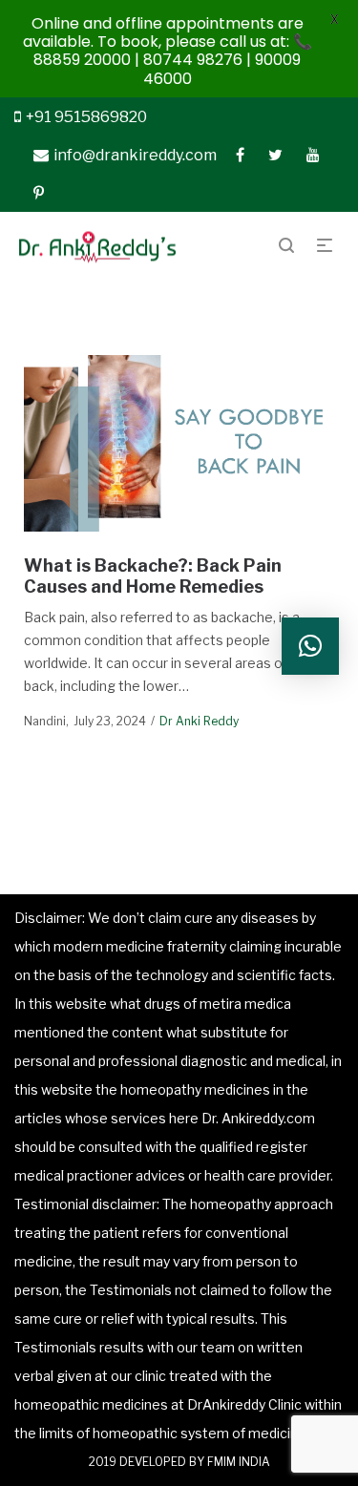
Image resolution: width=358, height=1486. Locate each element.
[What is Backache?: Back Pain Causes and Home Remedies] (179, 442)
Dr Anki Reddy (199, 721)
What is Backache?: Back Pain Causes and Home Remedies (153, 575)
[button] (310, 646)
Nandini (45, 721)
